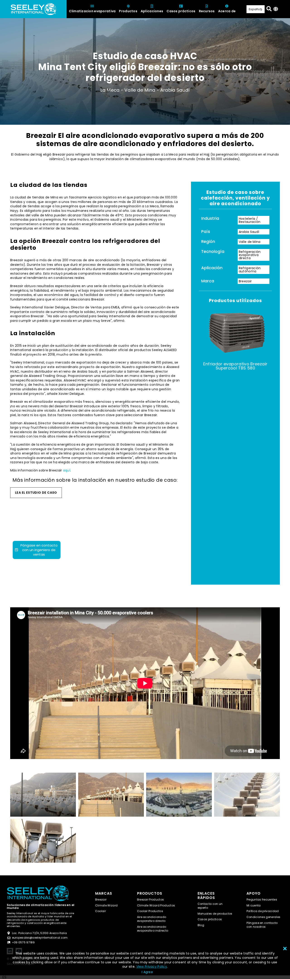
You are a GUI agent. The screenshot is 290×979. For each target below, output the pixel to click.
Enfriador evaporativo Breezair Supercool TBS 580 (235, 366)
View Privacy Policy (151, 966)
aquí (66, 470)
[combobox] (4, 977)
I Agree (147, 972)
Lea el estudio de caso (36, 492)
